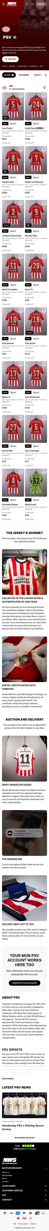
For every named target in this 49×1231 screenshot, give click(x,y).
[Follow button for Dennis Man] (21, 418)
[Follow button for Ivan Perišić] (21, 95)
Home (4, 66)
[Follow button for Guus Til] (44, 257)
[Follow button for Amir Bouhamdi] (44, 364)
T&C (14, 1224)
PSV (41, 66)
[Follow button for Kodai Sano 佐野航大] (44, 95)
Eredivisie (33, 66)
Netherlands (22, 66)
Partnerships (7, 1175)
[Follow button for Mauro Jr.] (21, 364)
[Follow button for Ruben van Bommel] (44, 149)
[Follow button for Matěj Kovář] (44, 472)
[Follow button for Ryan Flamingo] (44, 418)
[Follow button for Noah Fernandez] (21, 257)
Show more (8, 1079)
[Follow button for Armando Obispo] (21, 472)
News (4, 1178)
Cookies (33, 1224)
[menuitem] (3, 4)
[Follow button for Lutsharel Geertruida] (21, 203)
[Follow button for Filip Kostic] (44, 310)
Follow (12, 59)
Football (12, 66)
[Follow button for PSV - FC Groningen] (44, 87)
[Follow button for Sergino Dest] (21, 149)
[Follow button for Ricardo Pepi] (44, 203)
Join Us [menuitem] (41, 4)
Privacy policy (23, 1224)
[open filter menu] (45, 75)
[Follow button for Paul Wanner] (21, 310)
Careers (5, 1181)
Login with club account (24, 983)
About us (5, 1172)
